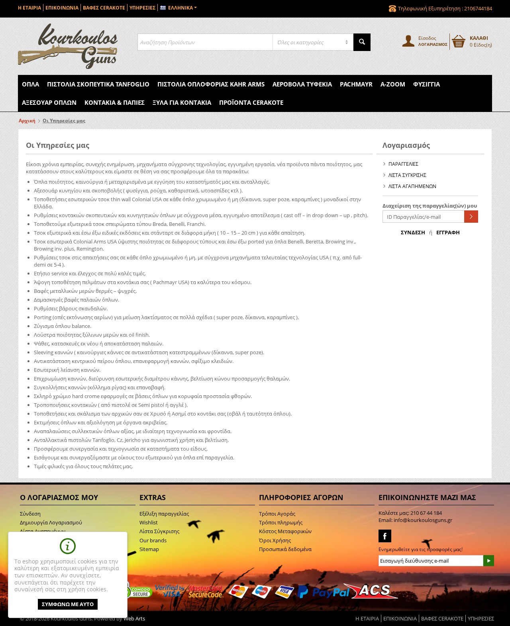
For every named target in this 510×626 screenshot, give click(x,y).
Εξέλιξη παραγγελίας (164, 513)
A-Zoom (393, 84)
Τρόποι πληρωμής (280, 522)
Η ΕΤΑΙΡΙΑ (29, 7)
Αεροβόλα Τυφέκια (302, 84)
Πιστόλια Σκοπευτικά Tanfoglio (98, 84)
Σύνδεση (413, 232)
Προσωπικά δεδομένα (285, 549)
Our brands (153, 540)
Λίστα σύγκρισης (407, 175)
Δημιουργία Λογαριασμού (51, 522)
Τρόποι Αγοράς (277, 513)
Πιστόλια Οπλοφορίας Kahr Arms (211, 84)
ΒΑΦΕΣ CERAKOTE (104, 7)
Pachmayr (356, 84)
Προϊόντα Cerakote (251, 102)
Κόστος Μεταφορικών (285, 531)
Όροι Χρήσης (275, 540)
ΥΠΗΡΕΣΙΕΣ (142, 7)
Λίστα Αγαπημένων (412, 186)
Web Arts (134, 618)
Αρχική (27, 120)
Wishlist (148, 522)
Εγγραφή (448, 232)
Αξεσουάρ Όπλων (49, 102)
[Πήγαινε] (471, 216)
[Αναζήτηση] (362, 42)
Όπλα (30, 84)
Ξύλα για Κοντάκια (182, 102)
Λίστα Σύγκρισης (159, 531)
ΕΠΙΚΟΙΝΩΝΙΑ (61, 7)
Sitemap (149, 549)
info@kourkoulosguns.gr (423, 520)
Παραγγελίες (403, 164)
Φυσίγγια (426, 84)
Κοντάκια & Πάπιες (114, 102)
